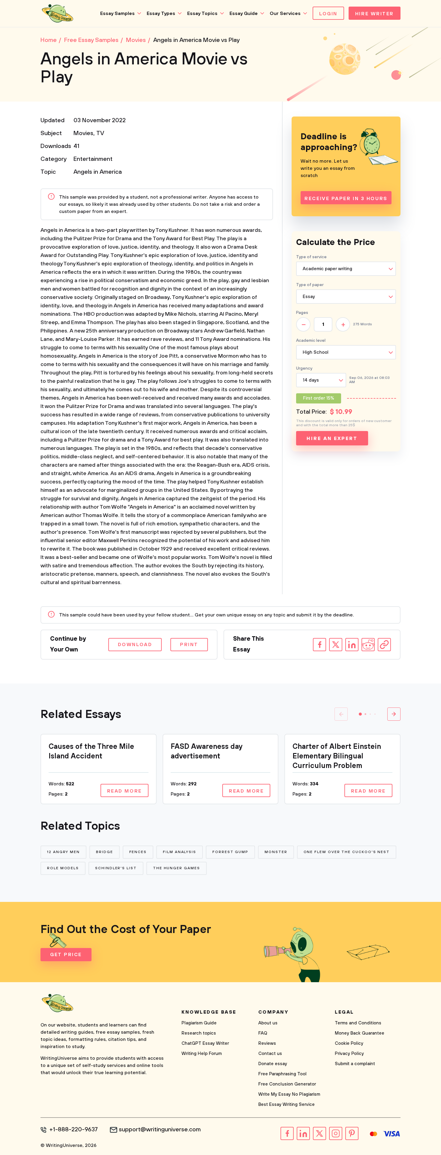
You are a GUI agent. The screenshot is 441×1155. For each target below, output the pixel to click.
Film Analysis (179, 852)
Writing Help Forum (202, 1053)
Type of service (311, 257)
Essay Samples (117, 13)
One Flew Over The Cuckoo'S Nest (347, 852)
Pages (302, 312)
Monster (276, 852)
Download (135, 645)
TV (100, 133)
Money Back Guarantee (359, 1033)
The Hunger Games (176, 868)
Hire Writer (374, 14)
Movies (83, 133)
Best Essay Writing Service (286, 1104)
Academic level (311, 340)
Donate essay (272, 1064)
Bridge (104, 852)
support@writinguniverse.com (160, 1130)
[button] (360, 714)
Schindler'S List (116, 868)
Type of (310, 285)
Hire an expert (332, 439)
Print (189, 645)
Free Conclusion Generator (287, 1084)
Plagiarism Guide (199, 1023)
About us (268, 1023)
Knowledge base (209, 1012)
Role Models (63, 868)
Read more (124, 791)
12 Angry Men (63, 852)
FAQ (262, 1033)
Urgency (304, 368)
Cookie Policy (349, 1043)
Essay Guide (244, 13)
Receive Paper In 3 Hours (345, 199)
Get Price (66, 955)
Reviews (267, 1043)
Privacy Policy (349, 1053)
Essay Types (161, 13)
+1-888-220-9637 (74, 1130)
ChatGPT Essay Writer (205, 1043)
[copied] (384, 644)
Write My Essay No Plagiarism (289, 1094)
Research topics (199, 1033)
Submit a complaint (355, 1064)
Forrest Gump (230, 852)
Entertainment (93, 159)
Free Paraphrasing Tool (282, 1074)
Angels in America (98, 172)
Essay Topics (202, 13)
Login (328, 14)
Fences (138, 852)
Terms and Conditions (358, 1023)
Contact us (270, 1053)
